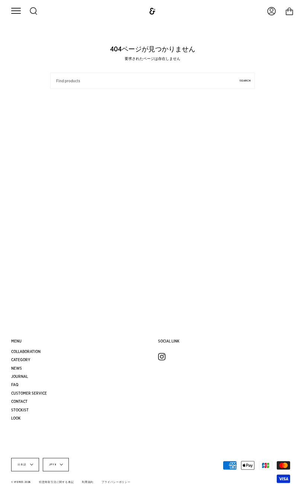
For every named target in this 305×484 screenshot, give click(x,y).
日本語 (22, 464)
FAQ (15, 384)
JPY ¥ (53, 464)
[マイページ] (271, 11)
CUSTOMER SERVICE (29, 393)
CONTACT (19, 401)
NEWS (16, 368)
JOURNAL (19, 376)
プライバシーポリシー (116, 482)
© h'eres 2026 (21, 482)
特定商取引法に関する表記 (56, 482)
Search (245, 80)
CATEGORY (20, 359)
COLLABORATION (26, 351)
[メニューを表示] (15, 11)
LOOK (16, 418)
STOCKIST (20, 410)
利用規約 (87, 482)
